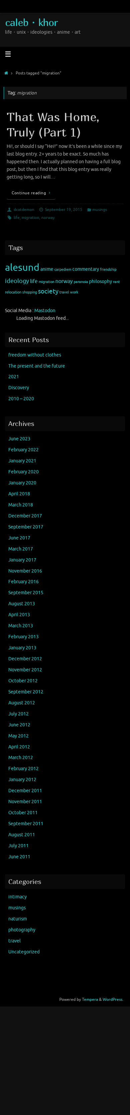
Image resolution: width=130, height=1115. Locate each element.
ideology (17, 281)
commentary (85, 269)
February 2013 (23, 637)
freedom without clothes (34, 355)
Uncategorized (24, 952)
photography (21, 930)
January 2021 (22, 461)
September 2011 (25, 824)
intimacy (17, 897)
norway (48, 217)
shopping (29, 292)
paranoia (81, 282)
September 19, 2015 (63, 209)
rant (116, 282)
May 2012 (18, 736)
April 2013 (19, 615)
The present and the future (36, 366)
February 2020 (23, 472)
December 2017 (25, 516)
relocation (13, 292)
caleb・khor (31, 22)
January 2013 (22, 648)
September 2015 (25, 593)
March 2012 (20, 757)
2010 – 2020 (21, 399)
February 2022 (23, 450)
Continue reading (29, 193)
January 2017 (22, 560)
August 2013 (21, 604)
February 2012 (23, 768)
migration (30, 217)
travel (64, 292)
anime (46, 269)
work (74, 292)
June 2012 (19, 725)
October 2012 (23, 681)
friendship (108, 269)
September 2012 (25, 692)
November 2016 (25, 571)
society (48, 291)
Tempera (90, 999)
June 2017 (19, 538)
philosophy (100, 281)
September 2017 (25, 527)
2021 (13, 377)
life (17, 217)
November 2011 (25, 802)
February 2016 (23, 582)
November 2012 (25, 670)
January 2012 (22, 780)
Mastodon (44, 310)
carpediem (62, 269)
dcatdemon (24, 209)
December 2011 (25, 791)
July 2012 (18, 714)
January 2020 (22, 483)
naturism (17, 919)
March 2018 (20, 505)
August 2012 (21, 703)
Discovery (18, 388)
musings (99, 209)
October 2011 (23, 813)
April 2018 (19, 494)
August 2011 (21, 835)
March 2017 (20, 549)
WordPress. (113, 999)
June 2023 (19, 439)
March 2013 (20, 626)
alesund (22, 267)
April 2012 (19, 747)
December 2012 (25, 659)
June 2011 (19, 857)
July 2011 (18, 846)
